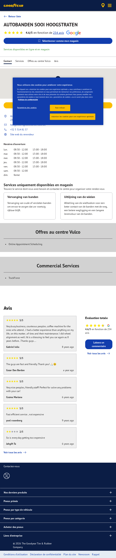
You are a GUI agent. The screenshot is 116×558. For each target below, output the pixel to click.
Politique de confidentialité (28, 100)
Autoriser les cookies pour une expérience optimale (73, 116)
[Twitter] (7, 476)
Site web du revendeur (22, 134)
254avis (58, 33)
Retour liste (14, 16)
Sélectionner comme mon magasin (60, 40)
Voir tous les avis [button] (96, 353)
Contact (8, 61)
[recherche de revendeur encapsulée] (102, 5)
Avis (56, 61)
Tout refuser (60, 108)
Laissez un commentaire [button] (99, 344)
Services (19, 61)
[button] (109, 5)
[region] (58, 101)
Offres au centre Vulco (39, 61)
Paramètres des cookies (27, 108)
